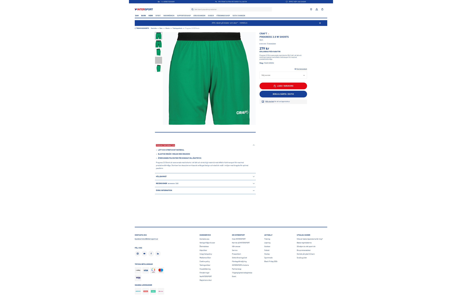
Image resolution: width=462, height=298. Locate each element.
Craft (263, 33)
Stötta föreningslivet (239, 258)
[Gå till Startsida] (144, 9)
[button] (158, 35)
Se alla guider (302, 258)
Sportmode (268, 258)
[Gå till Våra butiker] (311, 9)
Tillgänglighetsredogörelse (242, 273)
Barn (143, 16)
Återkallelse (204, 246)
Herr (150, 16)
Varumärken (168, 16)
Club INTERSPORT (239, 239)
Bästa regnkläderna (304, 243)
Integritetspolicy (206, 254)
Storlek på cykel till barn (306, 254)
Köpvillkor (203, 250)
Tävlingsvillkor (205, 265)
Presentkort (236, 254)
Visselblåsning (205, 269)
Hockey (267, 254)
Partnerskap (236, 269)
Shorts (167, 28)
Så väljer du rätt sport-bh (306, 246)
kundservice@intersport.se (146, 239)
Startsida (154, 28)
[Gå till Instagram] (138, 253)
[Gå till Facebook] (151, 253)
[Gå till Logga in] (316, 9)
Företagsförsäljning (239, 261)
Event (234, 276)
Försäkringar (204, 273)
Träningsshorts (142, 28)
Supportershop (184, 16)
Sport (158, 16)
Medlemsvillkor (205, 258)
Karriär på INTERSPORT (241, 243)
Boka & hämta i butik (283, 94)
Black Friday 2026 (270, 261)
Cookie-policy (205, 261)
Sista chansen (239, 16)
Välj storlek (269, 101)
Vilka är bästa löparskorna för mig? (310, 239)
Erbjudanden (199, 16)
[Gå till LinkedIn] (158, 253)
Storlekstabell (302, 69)
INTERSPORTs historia (240, 265)
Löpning (267, 243)
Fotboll (267, 250)
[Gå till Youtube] (144, 253)
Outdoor (267, 246)
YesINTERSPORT (206, 276)
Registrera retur (206, 280)
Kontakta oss (204, 239)
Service (234, 250)
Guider (211, 16)
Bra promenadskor (304, 250)
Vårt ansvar (236, 246)
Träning (267, 239)
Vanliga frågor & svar (207, 243)
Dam (137, 16)
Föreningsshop (223, 16)
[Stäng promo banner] (320, 23)
